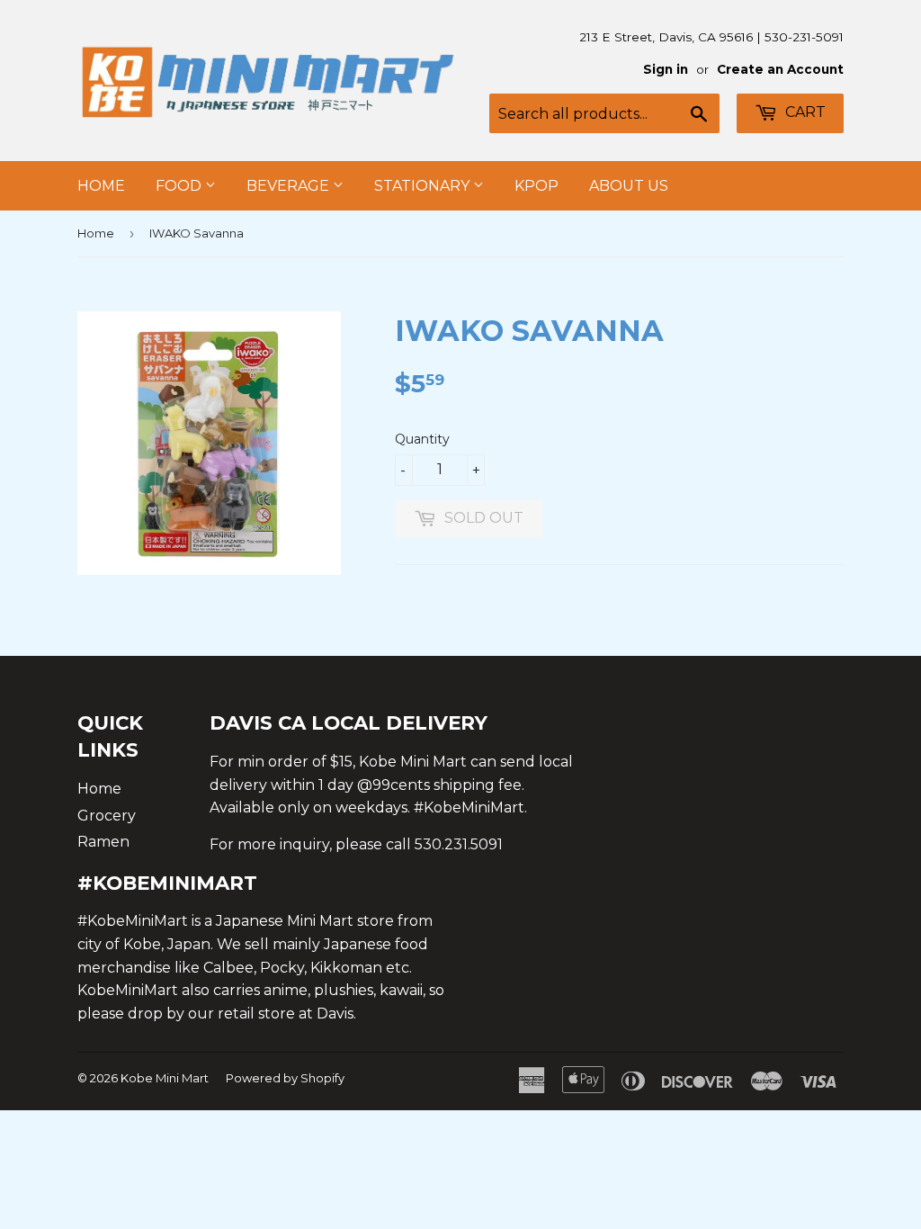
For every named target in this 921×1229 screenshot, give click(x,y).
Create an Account (780, 69)
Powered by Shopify (285, 1078)
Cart (804, 112)
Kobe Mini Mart (165, 1078)
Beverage (289, 185)
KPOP (536, 185)
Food (180, 185)
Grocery (106, 815)
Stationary (423, 185)
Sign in (665, 69)
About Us (628, 185)
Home (101, 185)
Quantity (422, 439)
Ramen (103, 841)
